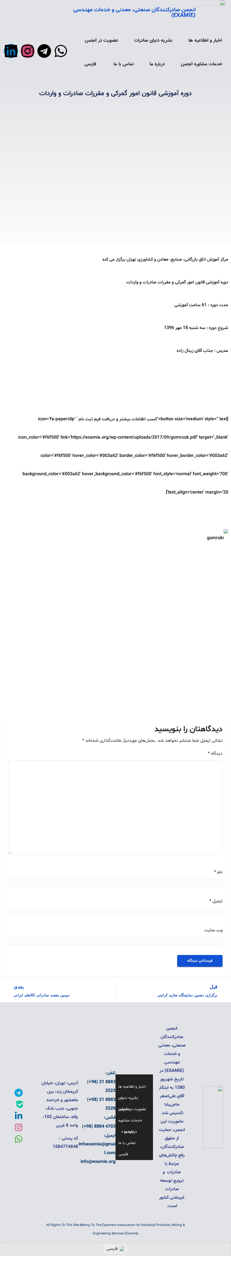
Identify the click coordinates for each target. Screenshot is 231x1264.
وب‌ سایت (213, 930)
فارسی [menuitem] (112, 1249)
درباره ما (157, 64)
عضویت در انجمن (101, 40)
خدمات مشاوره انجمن (201, 64)
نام (218, 872)
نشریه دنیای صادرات (153, 40)
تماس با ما (124, 64)
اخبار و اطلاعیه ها (205, 40)
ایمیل (216, 901)
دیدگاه (215, 753)
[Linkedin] (11, 51)
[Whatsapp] (61, 51)
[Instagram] (28, 51)
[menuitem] (91, 64)
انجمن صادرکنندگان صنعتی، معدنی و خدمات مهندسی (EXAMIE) (134, 12)
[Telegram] (44, 51)
